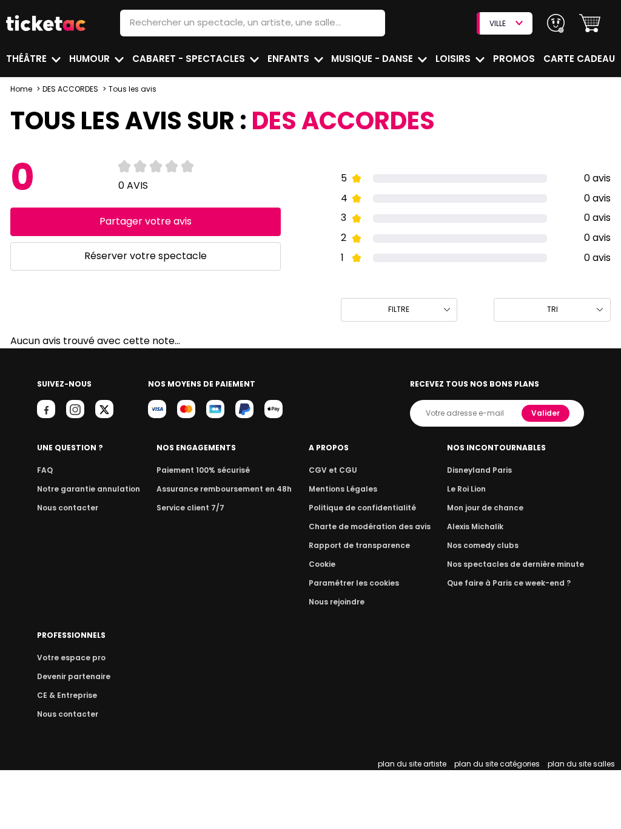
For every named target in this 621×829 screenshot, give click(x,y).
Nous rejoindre (336, 602)
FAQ (45, 470)
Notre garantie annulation (88, 489)
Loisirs (454, 58)
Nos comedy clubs (483, 545)
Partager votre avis (145, 221)
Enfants (289, 58)
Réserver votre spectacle (145, 256)
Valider (545, 413)
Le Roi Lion (466, 489)
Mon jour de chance (485, 507)
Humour (90, 58)
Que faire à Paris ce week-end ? (509, 583)
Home (21, 89)
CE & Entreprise (67, 695)
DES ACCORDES (70, 89)
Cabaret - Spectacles (189, 58)
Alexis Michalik (475, 526)
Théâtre (27, 58)
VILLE (497, 23)
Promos (514, 58)
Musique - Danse (373, 58)
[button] (589, 23)
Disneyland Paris (479, 470)
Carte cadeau (579, 58)
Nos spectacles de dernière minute (515, 564)
